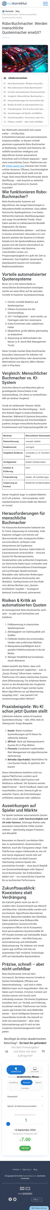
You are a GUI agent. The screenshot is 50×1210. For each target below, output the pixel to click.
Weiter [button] (25, 1148)
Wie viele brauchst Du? (25, 1115)
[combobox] (25, 1097)
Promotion (25, 1088)
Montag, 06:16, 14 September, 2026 (25, 1134)
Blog (35, 1169)
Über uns (26, 1169)
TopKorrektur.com (29, 1176)
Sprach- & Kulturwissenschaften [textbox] (22, 1106)
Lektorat (34, 1072)
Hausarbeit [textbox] (12, 1096)
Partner (16, 1169)
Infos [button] (36, 1199)
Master (38, 1083)
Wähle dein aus (25, 1077)
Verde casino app (15, 165)
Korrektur (16, 1072)
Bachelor (26, 1083)
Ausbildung (13, 1083)
